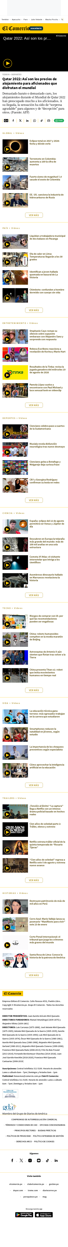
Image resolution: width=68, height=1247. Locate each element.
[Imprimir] (48, 121)
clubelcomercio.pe (35, 1184)
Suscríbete (36, 28)
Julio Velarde (36, 19)
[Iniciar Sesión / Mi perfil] (65, 19)
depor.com (18, 1190)
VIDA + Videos (11, 703)
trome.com (33, 1190)
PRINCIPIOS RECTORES (25, 1130)
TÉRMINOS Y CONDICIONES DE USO (21, 1125)
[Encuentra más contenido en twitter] (20, 121)
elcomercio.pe (15, 1184)
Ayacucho (16, 19)
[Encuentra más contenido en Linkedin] (27, 121)
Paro (26, 19)
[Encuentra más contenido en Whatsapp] (34, 121)
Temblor (5, 19)
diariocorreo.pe (50, 1190)
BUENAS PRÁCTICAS (47, 1130)
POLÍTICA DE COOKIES (44, 1141)
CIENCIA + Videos (14, 513)
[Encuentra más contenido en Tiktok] (41, 121)
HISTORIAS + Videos (15, 893)
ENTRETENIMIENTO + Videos (20, 323)
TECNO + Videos (13, 608)
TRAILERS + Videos (14, 798)
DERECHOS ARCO (24, 1141)
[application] (34, 52)
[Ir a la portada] (12, 993)
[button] (7, 63)
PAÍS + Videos (11, 228)
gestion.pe (54, 1184)
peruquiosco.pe (30, 1196)
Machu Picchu (51, 19)
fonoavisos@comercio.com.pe (27, 1076)
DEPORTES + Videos (15, 418)
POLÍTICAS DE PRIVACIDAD (19, 1136)
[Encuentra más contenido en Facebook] (13, 121)
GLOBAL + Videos (13, 133)
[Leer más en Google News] (5, 121)
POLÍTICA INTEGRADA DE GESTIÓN (48, 1136)
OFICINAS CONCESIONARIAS (52, 1125)
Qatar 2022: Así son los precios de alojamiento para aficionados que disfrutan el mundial (29, 83)
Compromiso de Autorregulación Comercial (34, 1119)
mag (44, 1196)
